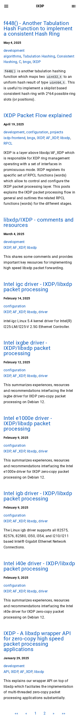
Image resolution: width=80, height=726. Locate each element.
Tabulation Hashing (39, 56)
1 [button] (35, 713)
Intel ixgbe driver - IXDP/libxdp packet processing (27, 348)
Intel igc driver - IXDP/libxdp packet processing (38, 287)
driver (43, 312)
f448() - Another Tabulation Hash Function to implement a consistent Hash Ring (38, 28)
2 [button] (45, 713)
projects (56, 132)
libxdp (65, 138)
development (14, 50)
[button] (16, 713)
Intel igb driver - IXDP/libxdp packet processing (38, 496)
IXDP (37, 62)
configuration (37, 132)
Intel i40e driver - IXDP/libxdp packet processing (39, 566)
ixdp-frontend (14, 138)
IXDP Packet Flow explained (38, 115)
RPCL (8, 143)
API (6, 672)
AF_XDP (52, 138)
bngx (27, 62)
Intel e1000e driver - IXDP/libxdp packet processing (28, 423)
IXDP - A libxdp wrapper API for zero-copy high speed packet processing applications (37, 641)
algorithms (12, 56)
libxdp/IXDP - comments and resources (39, 222)
